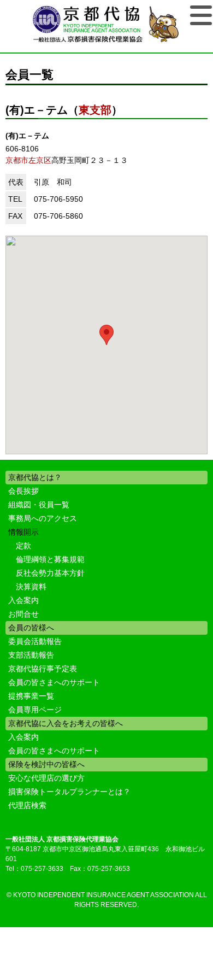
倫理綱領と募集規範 (50, 559)
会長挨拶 (23, 491)
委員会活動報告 (35, 641)
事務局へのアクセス (42, 518)
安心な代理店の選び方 (46, 778)
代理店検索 (27, 805)
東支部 (95, 110)
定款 (23, 545)
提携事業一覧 (31, 696)
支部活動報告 (31, 655)
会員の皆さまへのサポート (54, 682)
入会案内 (23, 600)
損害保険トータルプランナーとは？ (69, 791)
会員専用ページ (35, 709)
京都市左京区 (28, 160)
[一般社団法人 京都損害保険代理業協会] (106, 24)
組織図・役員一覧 (38, 504)
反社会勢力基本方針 (50, 573)
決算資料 (31, 586)
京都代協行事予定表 (42, 668)
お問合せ (23, 614)
